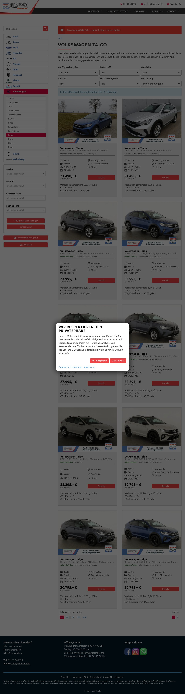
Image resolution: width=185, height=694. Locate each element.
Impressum (89, 367)
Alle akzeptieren (99, 361)
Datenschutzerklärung (70, 367)
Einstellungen (118, 361)
